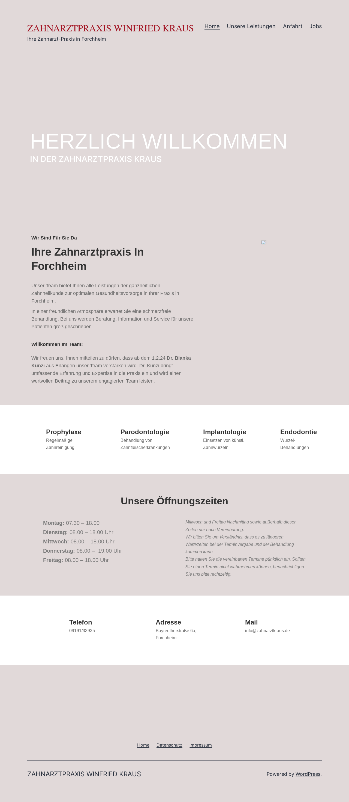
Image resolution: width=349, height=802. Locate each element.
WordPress (308, 774)
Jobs (315, 26)
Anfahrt (292, 26)
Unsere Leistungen (251, 26)
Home (212, 26)
